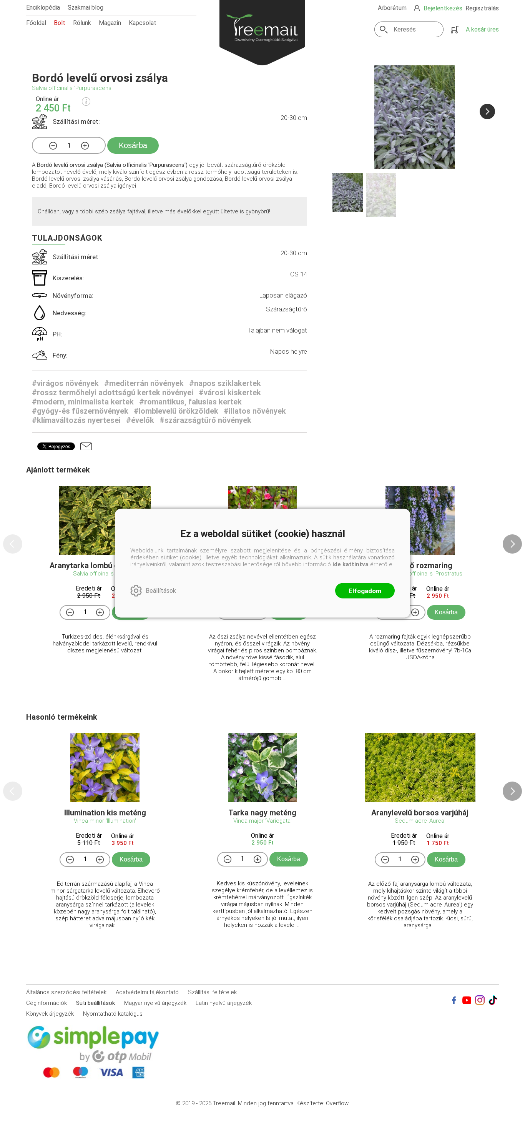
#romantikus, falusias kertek (190, 401)
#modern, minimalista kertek (83, 401)
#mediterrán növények (144, 383)
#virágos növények (65, 383)
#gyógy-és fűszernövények (80, 411)
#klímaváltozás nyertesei (76, 420)
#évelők (140, 420)
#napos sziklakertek (225, 383)
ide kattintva (350, 564)
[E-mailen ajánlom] (86, 446)
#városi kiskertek (230, 392)
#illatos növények (255, 411)
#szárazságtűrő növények (205, 420)
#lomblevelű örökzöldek (176, 411)
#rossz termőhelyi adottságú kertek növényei (112, 392)
